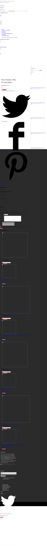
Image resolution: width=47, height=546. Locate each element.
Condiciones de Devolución (7, 486)
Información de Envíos (6, 487)
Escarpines (4, 34)
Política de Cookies (5, 484)
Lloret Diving (2, 7)
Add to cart (4, 89)
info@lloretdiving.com (6, 478)
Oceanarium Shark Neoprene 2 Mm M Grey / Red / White (10, 424)
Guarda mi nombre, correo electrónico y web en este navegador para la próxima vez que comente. (15, 226)
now (1, 528)
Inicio (3, 29)
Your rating (2, 214)
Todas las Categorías (6, 30)
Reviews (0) (3, 185)
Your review (2, 221)
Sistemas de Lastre (5, 35)
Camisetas (4, 31)
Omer (14, 90)
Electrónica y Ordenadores (7, 33)
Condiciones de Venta (6, 485)
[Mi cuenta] (0, 19)
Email (1, 224)
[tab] (16, 183)
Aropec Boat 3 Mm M (5, 368)
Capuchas (4, 32)
